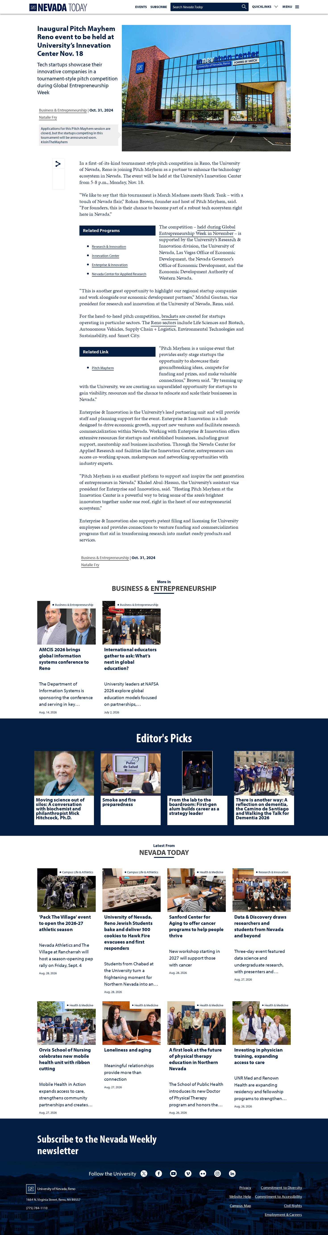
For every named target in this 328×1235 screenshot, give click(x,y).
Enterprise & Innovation (110, 264)
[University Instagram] (217, 1173)
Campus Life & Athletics (77, 872)
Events (141, 7)
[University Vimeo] (188, 1173)
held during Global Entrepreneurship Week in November (197, 230)
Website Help (240, 1197)
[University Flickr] (202, 1173)
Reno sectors (163, 322)
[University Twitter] (144, 1173)
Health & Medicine (211, 872)
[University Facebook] (158, 1173)
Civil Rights (293, 1206)
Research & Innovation (109, 246)
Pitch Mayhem (103, 368)
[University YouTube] (173, 1173)
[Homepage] (57, 7)
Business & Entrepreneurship (63, 110)
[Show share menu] (58, 164)
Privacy (245, 1188)
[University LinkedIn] (232, 1173)
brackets (170, 316)
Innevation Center (105, 255)
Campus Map (240, 1206)
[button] (265, 7)
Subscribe (158, 7)
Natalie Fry (48, 117)
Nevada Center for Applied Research (119, 274)
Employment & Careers (283, 1215)
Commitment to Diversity (281, 1188)
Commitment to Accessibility (278, 1197)
